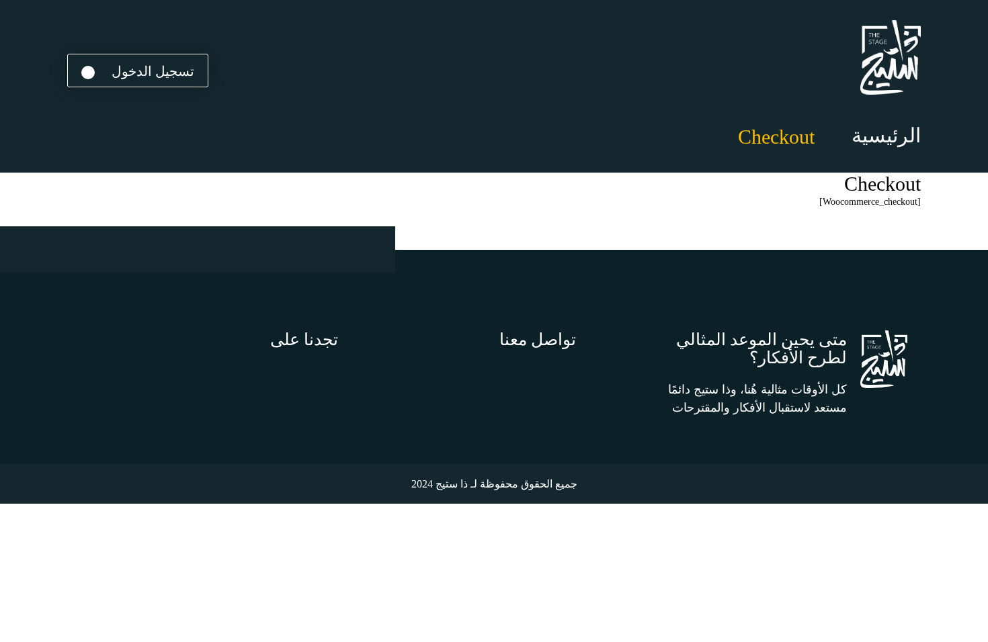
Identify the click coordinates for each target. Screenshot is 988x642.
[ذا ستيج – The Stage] (890, 57)
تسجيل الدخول (151, 71)
